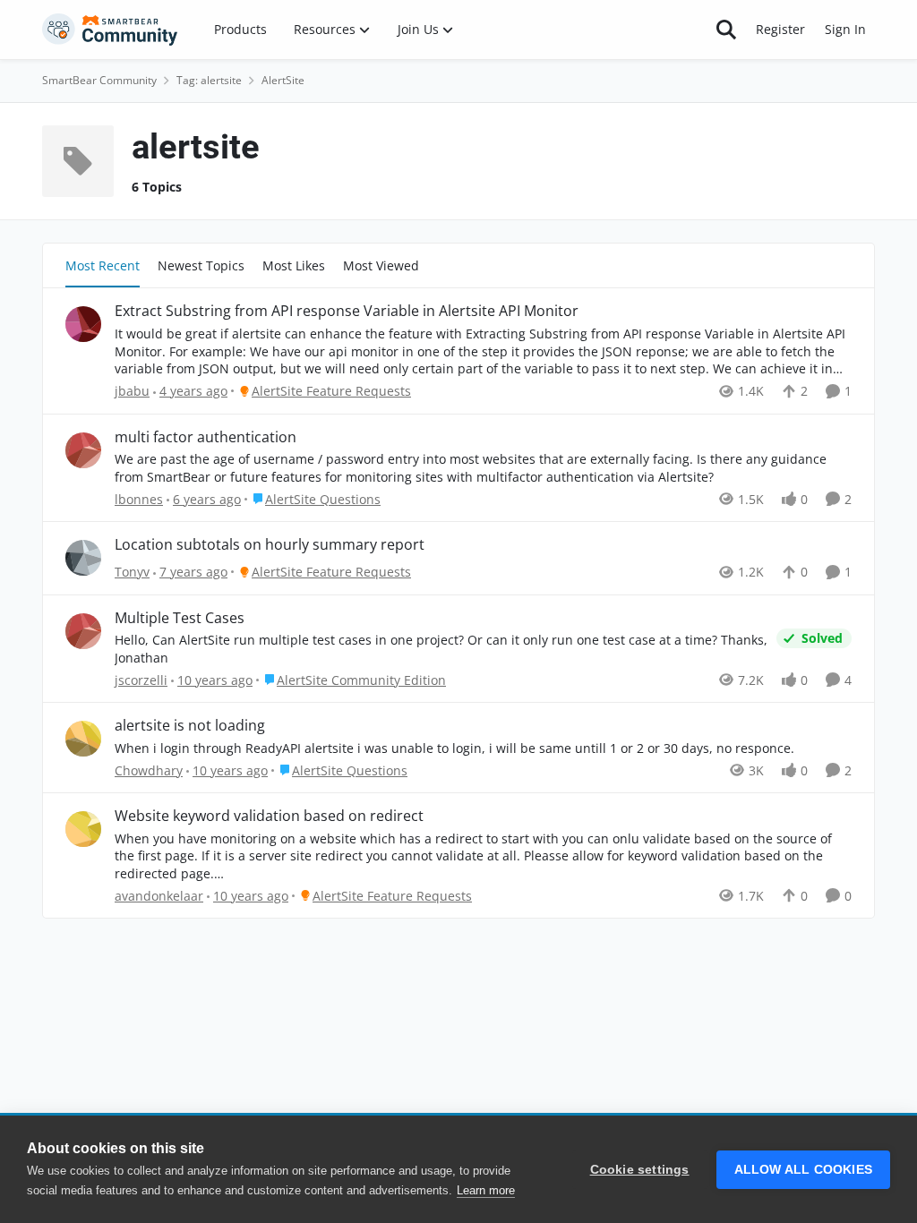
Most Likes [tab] (293, 265)
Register (780, 29)
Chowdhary (149, 770)
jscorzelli (141, 679)
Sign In (845, 29)
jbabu (132, 390)
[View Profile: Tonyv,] (83, 558)
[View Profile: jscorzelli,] (83, 631)
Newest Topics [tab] (201, 265)
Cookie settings (640, 1169)
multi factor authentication (205, 437)
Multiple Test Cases (179, 618)
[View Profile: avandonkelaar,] (83, 829)
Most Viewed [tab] (381, 265)
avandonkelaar (159, 895)
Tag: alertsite (209, 80)
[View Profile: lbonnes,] (83, 450)
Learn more (486, 1190)
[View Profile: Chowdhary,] (83, 739)
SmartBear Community (99, 80)
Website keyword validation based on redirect (269, 816)
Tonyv (132, 571)
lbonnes (139, 499)
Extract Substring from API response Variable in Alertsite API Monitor (346, 311)
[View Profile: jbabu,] (83, 324)
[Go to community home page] (110, 29)
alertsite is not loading (190, 725)
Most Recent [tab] (102, 265)
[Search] (726, 29)
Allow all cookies (803, 1169)
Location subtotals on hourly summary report (269, 544)
